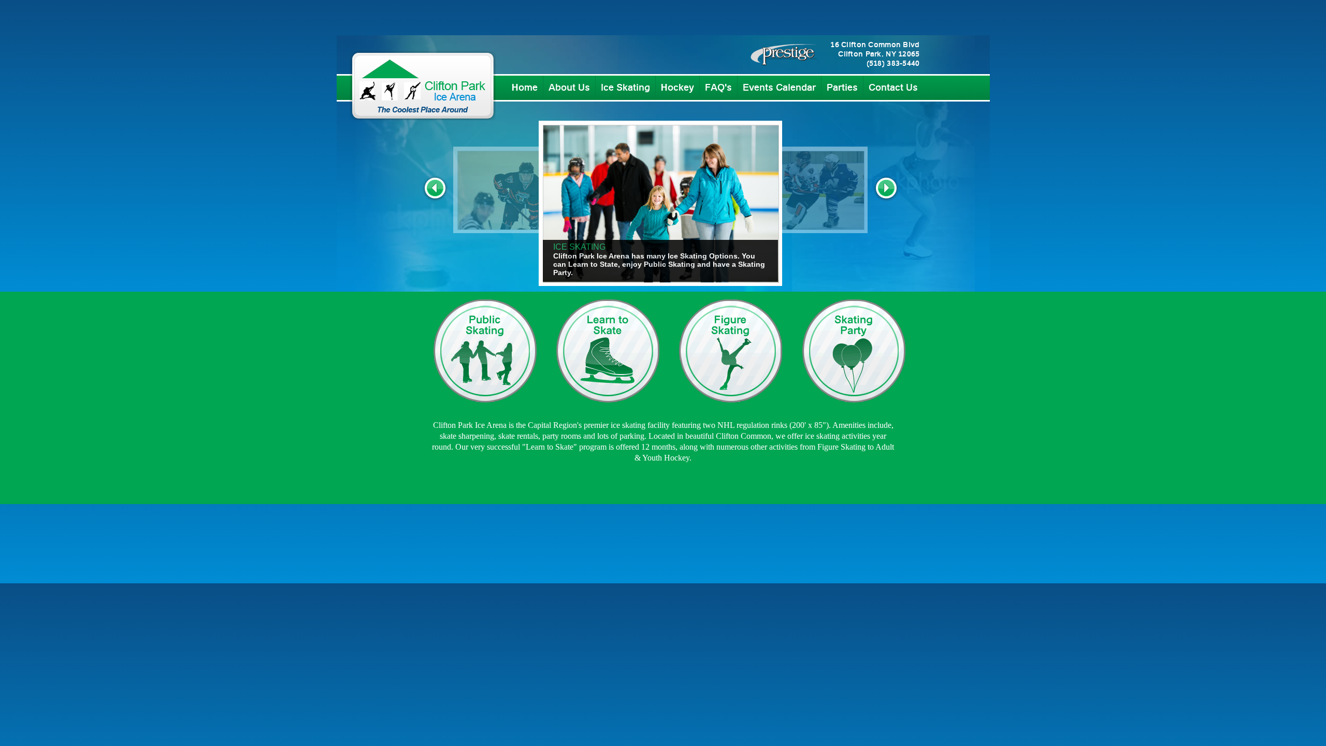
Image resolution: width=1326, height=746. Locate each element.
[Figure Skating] (730, 407)
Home (525, 88)
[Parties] (853, 407)
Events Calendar (779, 88)
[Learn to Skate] (608, 407)
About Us (569, 88)
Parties (842, 88)
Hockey (677, 88)
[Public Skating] (485, 407)
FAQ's (718, 88)
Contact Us (893, 88)
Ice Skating (625, 88)
